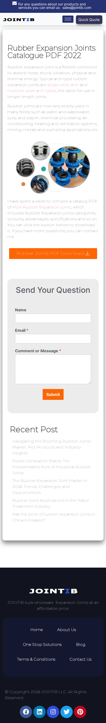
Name (20, 309)
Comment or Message (38, 350)
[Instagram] (53, 712)
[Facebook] (26, 712)
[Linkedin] (39, 712)
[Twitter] (66, 712)
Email (21, 330)
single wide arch (63, 84)
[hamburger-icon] (67, 19)
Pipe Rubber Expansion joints (41, 207)
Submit (53, 394)
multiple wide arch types (31, 90)
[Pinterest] (80, 712)
